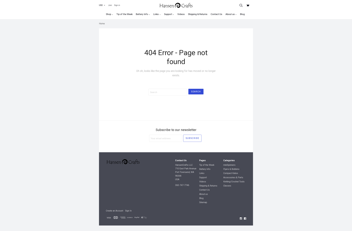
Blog (242, 14)
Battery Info (142, 14)
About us (230, 14)
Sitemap (203, 202)
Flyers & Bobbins (231, 169)
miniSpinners (229, 165)
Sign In (128, 210)
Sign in (117, 5)
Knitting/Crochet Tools (233, 181)
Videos (181, 14)
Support (168, 14)
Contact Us (216, 14)
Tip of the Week (124, 14)
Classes (227, 185)
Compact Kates (230, 173)
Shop (109, 14)
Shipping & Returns (197, 14)
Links (156, 14)
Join (110, 5)
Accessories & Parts (233, 177)
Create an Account (114, 210)
